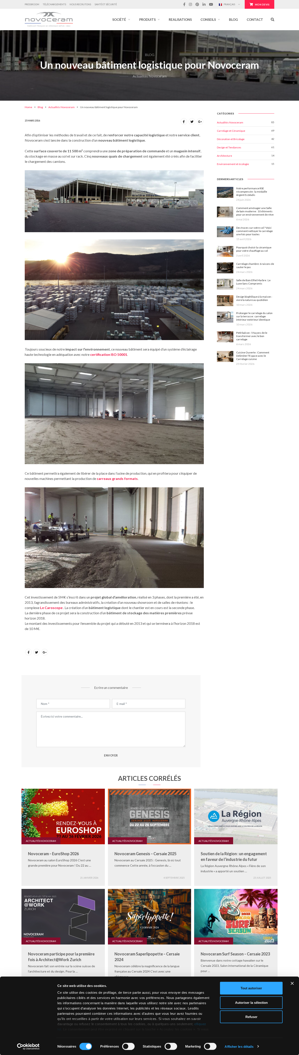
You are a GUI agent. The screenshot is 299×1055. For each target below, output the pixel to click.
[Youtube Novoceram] (211, 4)
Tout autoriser (251, 988)
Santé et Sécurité (106, 4)
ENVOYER (111, 755)
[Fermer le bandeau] (292, 983)
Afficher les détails (239, 1046)
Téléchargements (54, 4)
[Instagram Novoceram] (190, 4)
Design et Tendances (229, 147)
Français (229, 4)
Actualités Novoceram (61, 107)
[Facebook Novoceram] (184, 4)
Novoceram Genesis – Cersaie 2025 (145, 853)
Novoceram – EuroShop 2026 (53, 853)
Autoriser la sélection (251, 1002)
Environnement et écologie (233, 164)
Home (28, 107)
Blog (40, 107)
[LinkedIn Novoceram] (204, 4)
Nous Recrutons (80, 4)
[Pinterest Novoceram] (197, 4)
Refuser (251, 1017)
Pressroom (32, 4)
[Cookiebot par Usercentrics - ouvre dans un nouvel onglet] (28, 1046)
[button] (121, 19)
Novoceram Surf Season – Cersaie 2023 (235, 953)
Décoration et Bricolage (230, 139)
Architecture (224, 155)
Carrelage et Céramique (231, 130)
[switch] (128, 1046)
